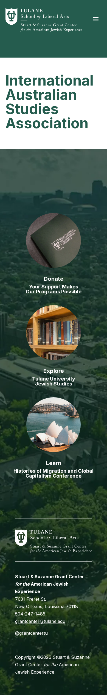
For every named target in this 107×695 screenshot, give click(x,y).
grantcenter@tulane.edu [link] (40, 621)
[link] (43, 30)
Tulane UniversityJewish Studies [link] (53, 381)
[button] (95, 19)
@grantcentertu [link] (31, 633)
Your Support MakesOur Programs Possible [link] (53, 289)
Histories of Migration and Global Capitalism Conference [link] (53, 473)
